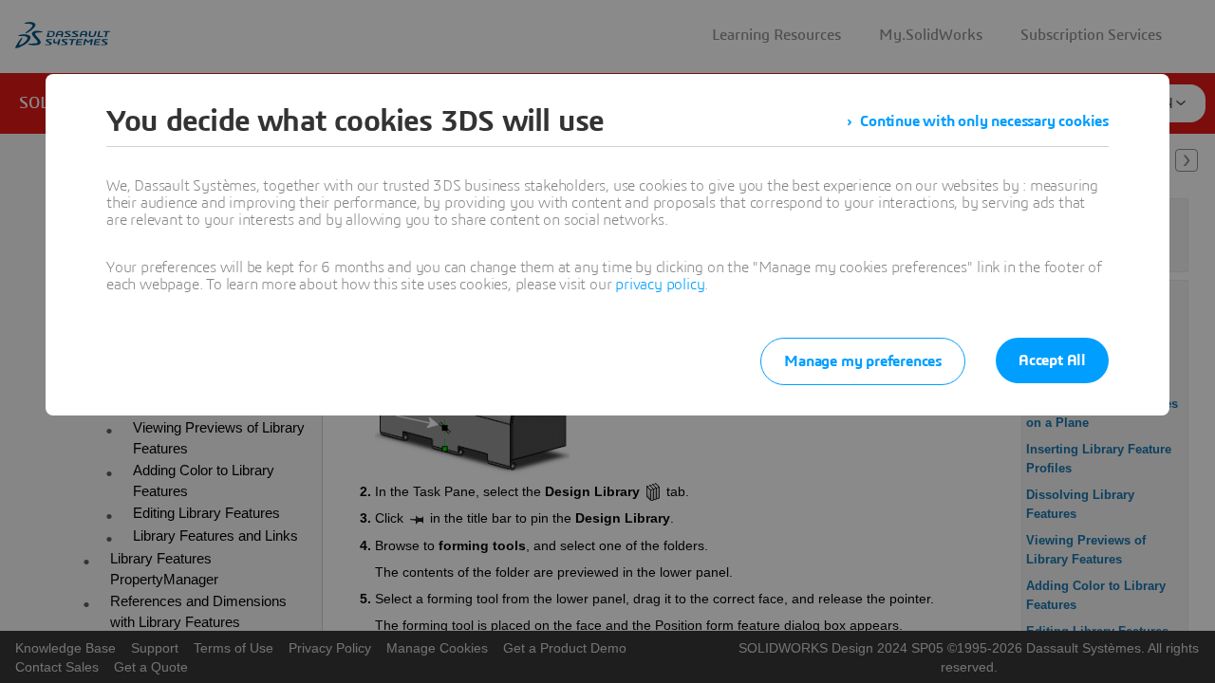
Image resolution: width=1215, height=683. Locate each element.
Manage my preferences (863, 361)
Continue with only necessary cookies (984, 121)
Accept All (1052, 360)
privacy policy (659, 284)
